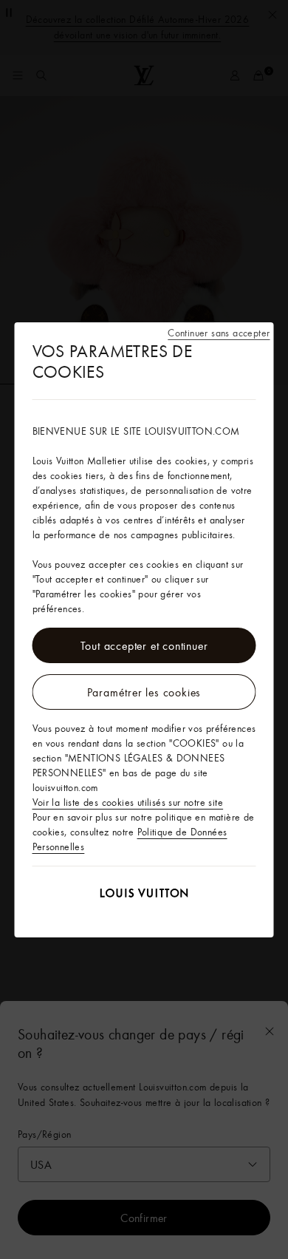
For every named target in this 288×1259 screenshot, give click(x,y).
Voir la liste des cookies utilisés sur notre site (128, 802)
